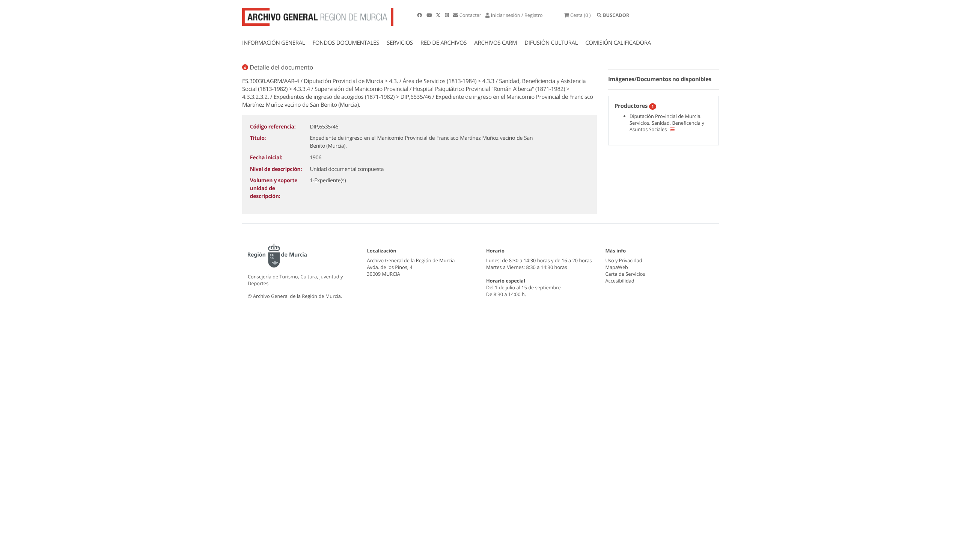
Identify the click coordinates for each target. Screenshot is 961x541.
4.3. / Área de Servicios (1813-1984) (433, 81)
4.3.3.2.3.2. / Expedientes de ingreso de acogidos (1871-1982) (318, 97)
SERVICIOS (400, 43)
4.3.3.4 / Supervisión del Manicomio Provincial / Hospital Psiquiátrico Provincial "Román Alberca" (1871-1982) (429, 89)
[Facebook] (420, 15)
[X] (439, 15)
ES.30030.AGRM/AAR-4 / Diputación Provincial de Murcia (312, 81)
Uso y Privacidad (624, 260)
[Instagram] (447, 15)
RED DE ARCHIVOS (443, 43)
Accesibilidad (620, 280)
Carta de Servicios (625, 273)
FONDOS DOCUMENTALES (345, 43)
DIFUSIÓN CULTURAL (551, 43)
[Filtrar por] (672, 129)
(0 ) (580, 15)
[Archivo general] (317, 15)
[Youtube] (429, 15)
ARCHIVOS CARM (495, 43)
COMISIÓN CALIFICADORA (618, 43)
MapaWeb (617, 267)
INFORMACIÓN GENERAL (273, 43)
